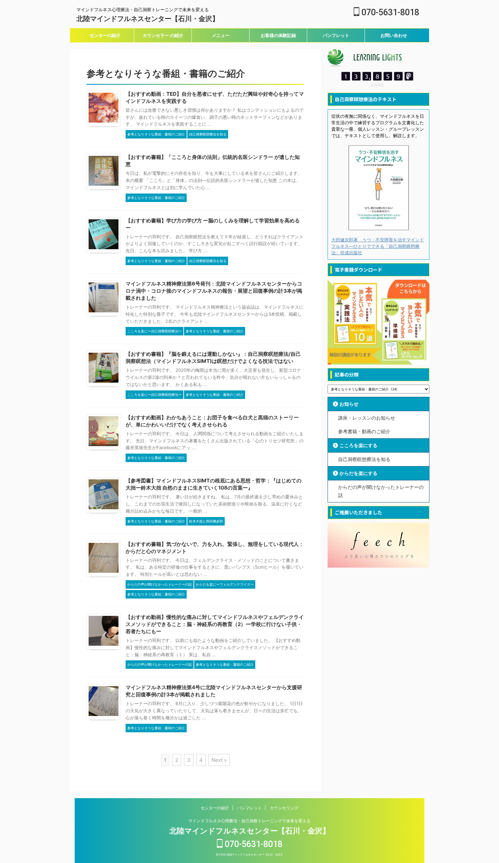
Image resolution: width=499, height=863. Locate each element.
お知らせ (348, 404)
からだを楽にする (358, 473)
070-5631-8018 (389, 12)
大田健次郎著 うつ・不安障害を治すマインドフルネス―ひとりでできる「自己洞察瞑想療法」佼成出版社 (377, 246)
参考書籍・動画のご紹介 (364, 431)
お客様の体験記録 (278, 35)
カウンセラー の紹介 (163, 35)
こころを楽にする (358, 445)
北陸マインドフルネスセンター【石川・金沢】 (147, 19)
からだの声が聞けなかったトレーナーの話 (381, 491)
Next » (219, 760)
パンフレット (336, 35)
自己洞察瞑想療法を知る (364, 459)
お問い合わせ (394, 35)
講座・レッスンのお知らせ (366, 418)
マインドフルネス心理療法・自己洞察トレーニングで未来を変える (249, 820)
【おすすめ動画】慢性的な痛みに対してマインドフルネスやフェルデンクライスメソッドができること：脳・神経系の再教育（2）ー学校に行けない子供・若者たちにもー (215, 624)
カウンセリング (284, 807)
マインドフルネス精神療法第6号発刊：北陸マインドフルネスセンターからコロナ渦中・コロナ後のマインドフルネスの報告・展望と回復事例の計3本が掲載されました (214, 290)
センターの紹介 (105, 35)
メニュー (220, 35)
